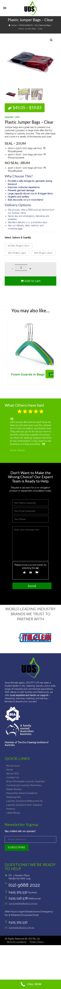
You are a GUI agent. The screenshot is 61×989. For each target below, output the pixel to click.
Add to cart (32, 281)
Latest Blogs (13, 812)
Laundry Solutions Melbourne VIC (24, 801)
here (20, 228)
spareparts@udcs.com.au (21, 927)
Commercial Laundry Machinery (23, 785)
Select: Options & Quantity (18, 237)
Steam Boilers (13, 789)
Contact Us (12, 777)
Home (9, 769)
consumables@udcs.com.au (23, 903)
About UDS (12, 773)
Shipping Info (13, 797)
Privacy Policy (37, 942)
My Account (13, 765)
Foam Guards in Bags (28, 374)
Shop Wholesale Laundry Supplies (25, 781)
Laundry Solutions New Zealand (24, 804)
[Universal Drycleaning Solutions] (30, 8)
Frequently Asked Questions (21, 793)
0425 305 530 (18, 892)
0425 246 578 (18, 898)
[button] (51, 40)
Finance (10, 808)
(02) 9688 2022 (24, 885)
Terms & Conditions (16, 942)
